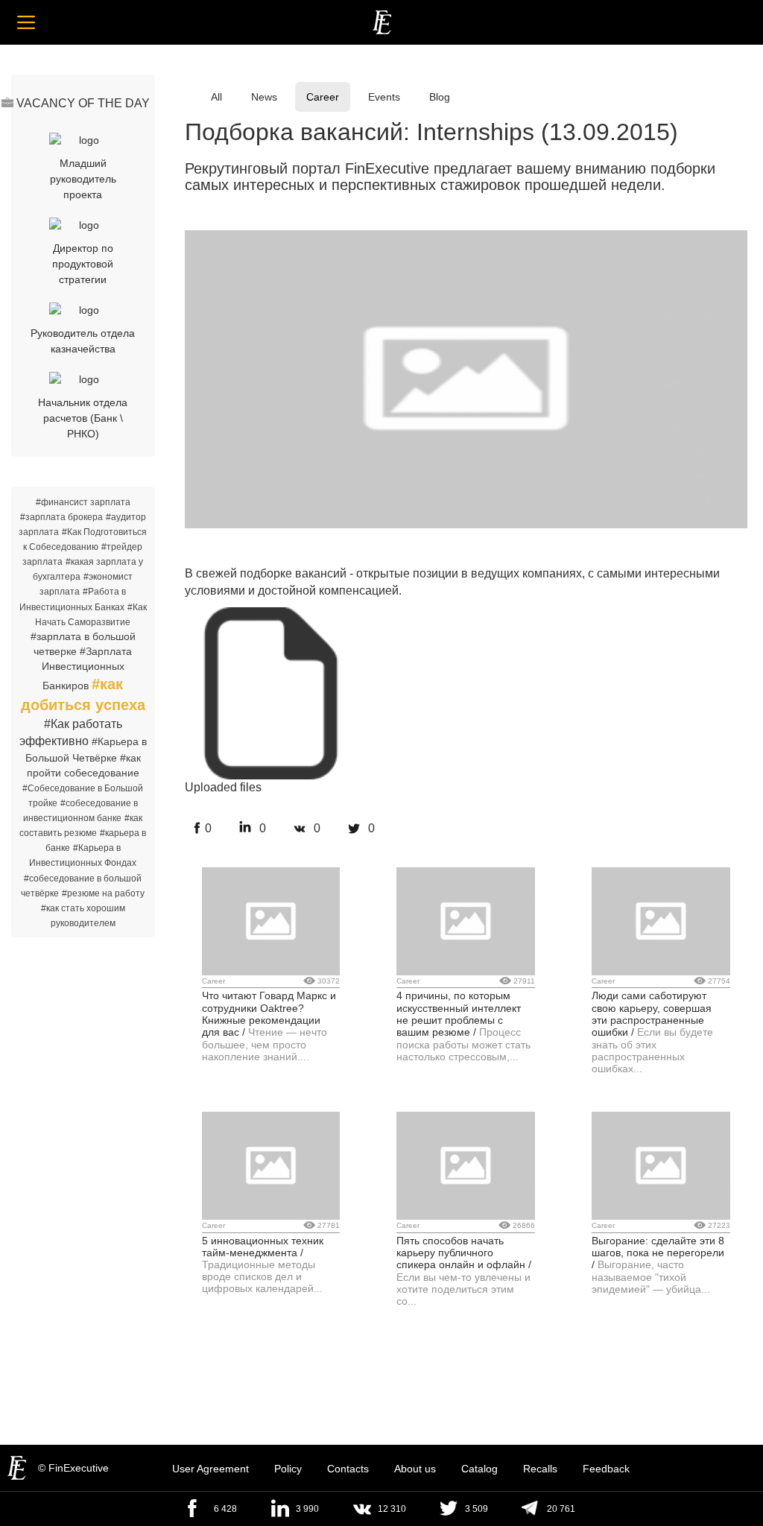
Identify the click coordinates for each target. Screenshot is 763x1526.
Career (322, 97)
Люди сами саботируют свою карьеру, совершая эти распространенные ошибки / (652, 1014)
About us (415, 1469)
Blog (439, 97)
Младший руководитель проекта (83, 178)
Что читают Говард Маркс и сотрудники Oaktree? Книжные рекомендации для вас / (269, 1014)
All (216, 97)
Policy (288, 1469)
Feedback (606, 1469)
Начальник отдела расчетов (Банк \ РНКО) (82, 418)
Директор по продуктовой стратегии (82, 263)
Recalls (540, 1469)
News (264, 97)
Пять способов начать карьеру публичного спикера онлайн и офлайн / (463, 1253)
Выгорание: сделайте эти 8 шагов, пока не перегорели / (658, 1253)
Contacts (348, 1469)
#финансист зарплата (83, 502)
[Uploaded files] (271, 617)
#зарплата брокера (61, 517)
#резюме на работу (103, 893)
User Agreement (210, 1469)
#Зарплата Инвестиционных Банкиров (87, 668)
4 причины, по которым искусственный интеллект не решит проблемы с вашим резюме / (458, 1014)
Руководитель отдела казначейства (83, 341)
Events (384, 97)
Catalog (479, 1469)
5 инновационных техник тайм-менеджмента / (262, 1247)
